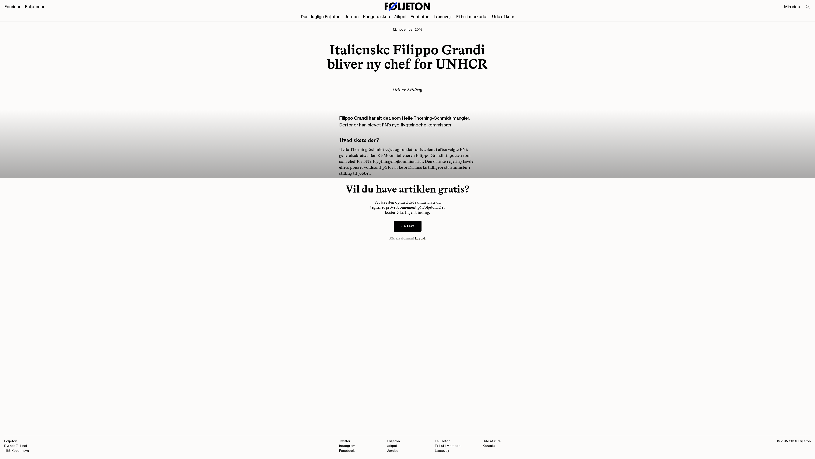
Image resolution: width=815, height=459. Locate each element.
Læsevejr (443, 17)
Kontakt (489, 445)
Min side (792, 7)
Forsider (12, 7)
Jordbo (352, 17)
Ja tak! (407, 226)
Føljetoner (35, 7)
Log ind (420, 238)
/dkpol (400, 17)
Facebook (347, 450)
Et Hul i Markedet (448, 445)
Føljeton (393, 441)
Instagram (347, 445)
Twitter (344, 441)
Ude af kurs (503, 17)
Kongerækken (376, 17)
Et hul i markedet (472, 17)
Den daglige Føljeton (320, 17)
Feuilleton (419, 17)
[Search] (808, 7)
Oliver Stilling (407, 89)
